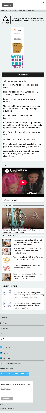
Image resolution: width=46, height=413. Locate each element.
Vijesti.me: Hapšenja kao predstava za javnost (20, 116)
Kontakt (31, 11)
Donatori (22, 11)
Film (4, 165)
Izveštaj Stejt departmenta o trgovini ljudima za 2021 (19, 100)
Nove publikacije (10, 286)
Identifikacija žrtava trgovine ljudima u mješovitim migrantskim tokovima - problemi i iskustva (28, 305)
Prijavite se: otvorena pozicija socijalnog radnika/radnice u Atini (28, 266)
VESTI (2, 333)
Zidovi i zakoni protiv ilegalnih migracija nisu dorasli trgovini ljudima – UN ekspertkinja (21, 153)
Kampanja (7, 205)
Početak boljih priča (10, 200)
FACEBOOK (6, 348)
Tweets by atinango (6, 409)
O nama (13, 11)
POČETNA (3, 318)
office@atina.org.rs (12, 363)
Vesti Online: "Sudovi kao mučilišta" (19, 139)
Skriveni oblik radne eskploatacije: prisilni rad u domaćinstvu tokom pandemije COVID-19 (22, 108)
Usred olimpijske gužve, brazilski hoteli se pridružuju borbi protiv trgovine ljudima (22, 145)
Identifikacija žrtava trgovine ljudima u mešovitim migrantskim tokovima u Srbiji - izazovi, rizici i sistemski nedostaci (29, 294)
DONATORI (4, 328)
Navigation (23, 75)
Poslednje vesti (9, 236)
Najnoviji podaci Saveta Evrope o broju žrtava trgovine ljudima (20, 93)
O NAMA (3, 323)
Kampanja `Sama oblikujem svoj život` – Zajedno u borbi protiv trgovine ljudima (21, 231)
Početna (4, 11)
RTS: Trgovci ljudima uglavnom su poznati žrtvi (22, 133)
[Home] (23, 23)
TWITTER (5, 353)
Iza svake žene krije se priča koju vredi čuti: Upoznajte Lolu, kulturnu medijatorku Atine (27, 276)
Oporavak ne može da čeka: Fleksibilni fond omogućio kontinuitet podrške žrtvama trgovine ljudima (27, 242)
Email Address (6, 389)
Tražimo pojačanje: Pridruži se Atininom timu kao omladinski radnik (28, 258)
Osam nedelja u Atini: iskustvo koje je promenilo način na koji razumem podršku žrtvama (27, 250)
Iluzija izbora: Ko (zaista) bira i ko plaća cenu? (20, 86)
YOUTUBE (6, 358)
